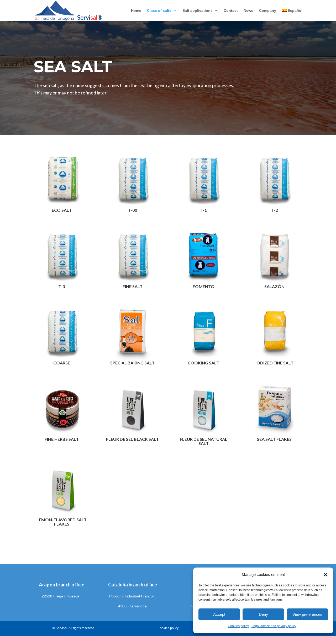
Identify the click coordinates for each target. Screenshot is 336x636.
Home (136, 11)
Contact (231, 11)
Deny (263, 614)
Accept (219, 614)
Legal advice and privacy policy (273, 626)
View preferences (307, 614)
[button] (325, 574)
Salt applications (197, 11)
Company (267, 11)
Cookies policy (238, 626)
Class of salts (159, 11)
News (248, 11)
